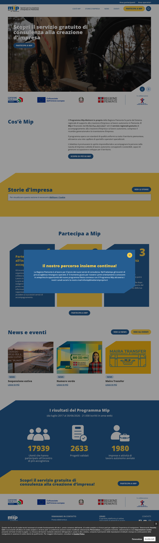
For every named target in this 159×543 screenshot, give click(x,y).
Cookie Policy (79, 534)
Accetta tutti (149, 539)
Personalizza (137, 539)
